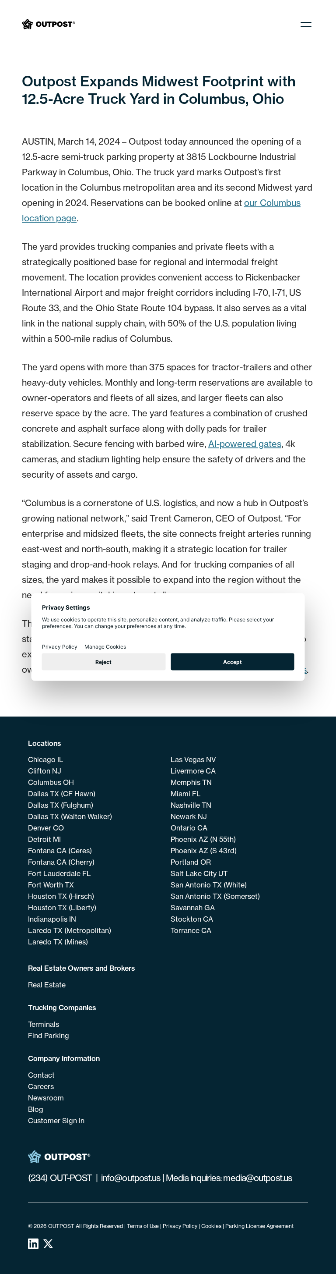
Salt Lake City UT (199, 873)
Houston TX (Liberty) (62, 907)
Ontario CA (189, 827)
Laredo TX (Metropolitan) (69, 930)
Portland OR (191, 862)
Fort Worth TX (51, 884)
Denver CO (46, 827)
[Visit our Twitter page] (48, 1245)
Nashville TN (191, 805)
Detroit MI (44, 839)
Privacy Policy (180, 1226)
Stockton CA (192, 919)
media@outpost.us (257, 1177)
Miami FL (186, 793)
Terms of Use (143, 1226)
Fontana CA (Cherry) (61, 862)
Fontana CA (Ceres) (60, 850)
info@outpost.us (131, 1177)
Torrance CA (191, 930)
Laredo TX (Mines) (58, 941)
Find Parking (48, 1035)
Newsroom (46, 1097)
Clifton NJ (44, 771)
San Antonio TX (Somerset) (215, 896)
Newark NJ (189, 816)
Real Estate (47, 984)
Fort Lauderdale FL (59, 873)
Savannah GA (193, 907)
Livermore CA (193, 771)
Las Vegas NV (193, 759)
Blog (35, 1109)
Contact (41, 1075)
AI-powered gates (244, 443)
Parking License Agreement (259, 1226)
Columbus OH (51, 782)
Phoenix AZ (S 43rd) (204, 850)
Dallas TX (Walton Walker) (70, 816)
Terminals (43, 1024)
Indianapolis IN (52, 919)
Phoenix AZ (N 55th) (203, 839)
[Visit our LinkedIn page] (33, 1245)
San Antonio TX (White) (209, 884)
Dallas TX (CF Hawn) (61, 793)
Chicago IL (45, 759)
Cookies (211, 1226)
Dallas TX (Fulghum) (60, 805)
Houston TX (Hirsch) (61, 896)
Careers (41, 1086)
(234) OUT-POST (60, 1177)
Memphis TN (191, 782)
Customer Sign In (56, 1120)
